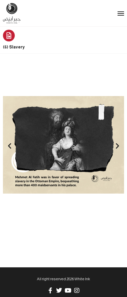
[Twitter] (59, 290)
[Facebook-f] (50, 290)
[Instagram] (77, 290)
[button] (9, 146)
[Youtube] (68, 290)
